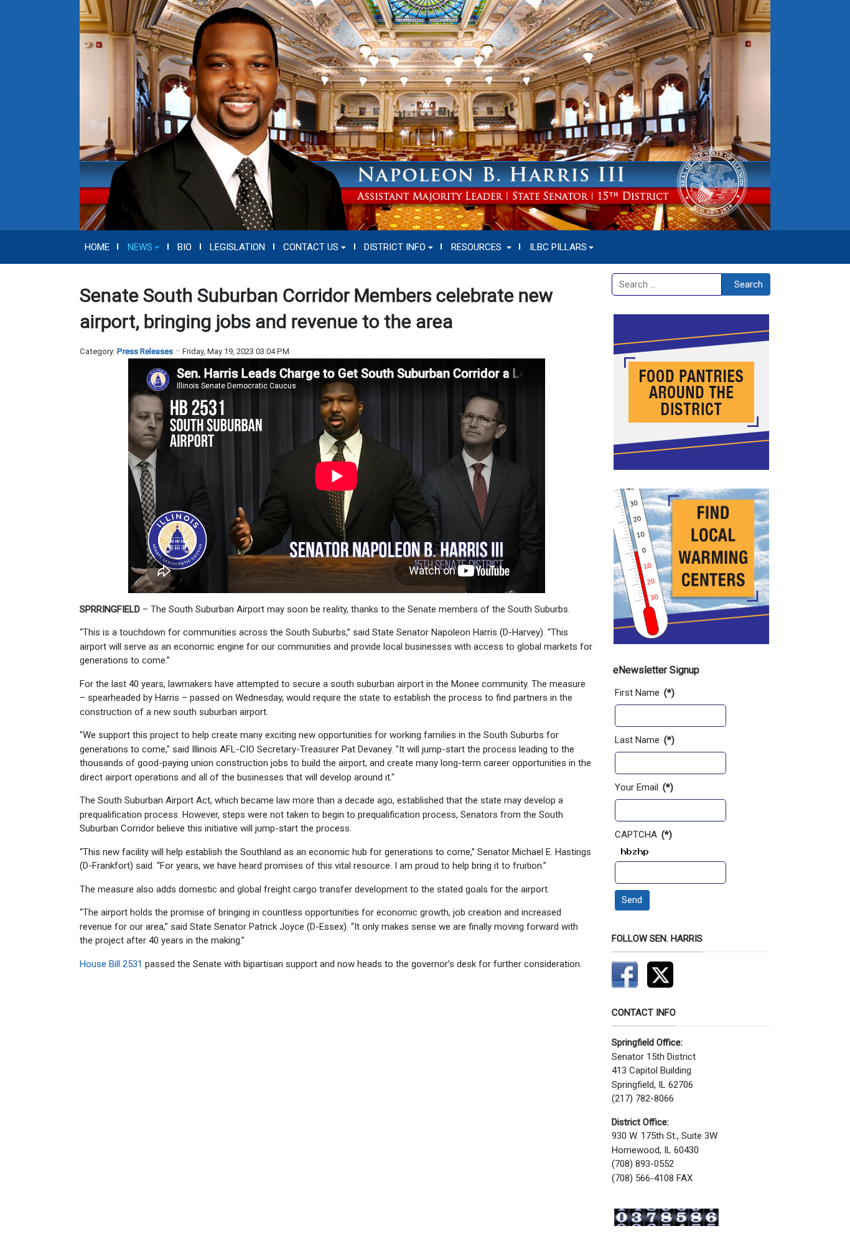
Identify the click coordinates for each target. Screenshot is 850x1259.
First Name (645, 692)
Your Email (644, 787)
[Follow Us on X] (660, 974)
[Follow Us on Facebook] (625, 974)
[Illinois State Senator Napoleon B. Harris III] (425, 114)
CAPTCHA (643, 834)
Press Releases (145, 351)
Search (748, 284)
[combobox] (667, 284)
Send (632, 900)
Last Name (645, 740)
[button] (143, 247)
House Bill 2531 (111, 964)
